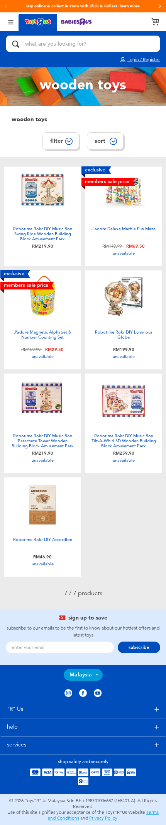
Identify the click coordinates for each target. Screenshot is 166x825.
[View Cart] (155, 21)
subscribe (139, 647)
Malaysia (80, 674)
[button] (160, 6)
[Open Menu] (10, 21)
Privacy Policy (103, 818)
